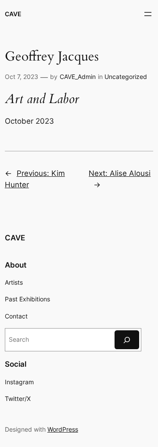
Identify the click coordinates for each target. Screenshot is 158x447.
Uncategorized (125, 76)
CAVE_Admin (78, 76)
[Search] (127, 339)
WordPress (62, 429)
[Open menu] (148, 14)
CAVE (13, 14)
